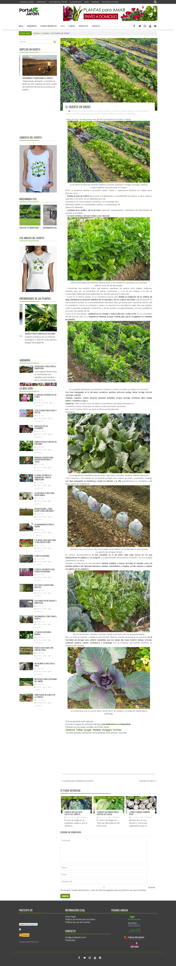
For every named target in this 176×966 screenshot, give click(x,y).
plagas (75, 798)
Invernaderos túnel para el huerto (45, 617)
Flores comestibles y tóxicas (58, 2)
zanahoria (131, 114)
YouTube (117, 730)
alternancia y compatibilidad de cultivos (120, 196)
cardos (123, 111)
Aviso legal (70, 916)
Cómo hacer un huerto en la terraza (44, 695)
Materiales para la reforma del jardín (45, 680)
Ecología (97, 798)
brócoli (107, 111)
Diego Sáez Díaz (42, 403)
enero (145, 111)
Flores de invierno (41, 555)
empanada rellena (136, 634)
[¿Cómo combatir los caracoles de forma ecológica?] (49, 314)
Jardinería (24, 360)
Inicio (21, 26)
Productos (83, 26)
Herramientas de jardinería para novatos (35, 227)
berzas (93, 111)
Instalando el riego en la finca (44, 664)
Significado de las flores (110, 2)
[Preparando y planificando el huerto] (24, 65)
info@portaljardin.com (75, 937)
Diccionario (95, 2)
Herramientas (41, 2)
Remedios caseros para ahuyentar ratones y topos (43, 459)
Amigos (86, 2)
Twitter (79, 730)
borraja (100, 111)
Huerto (63, 39)
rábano (112, 114)
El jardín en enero (147, 781)
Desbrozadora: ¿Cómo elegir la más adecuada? (44, 509)
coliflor (138, 111)
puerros (104, 114)
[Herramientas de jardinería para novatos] (37, 215)
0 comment (83, 817)
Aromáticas (130, 798)
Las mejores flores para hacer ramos (28, 367)
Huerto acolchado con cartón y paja (43, 648)
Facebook (70, 730)
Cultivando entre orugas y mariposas (45, 601)
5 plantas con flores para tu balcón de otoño (45, 541)
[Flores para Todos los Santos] (47, 369)
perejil (98, 114)
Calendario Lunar (75, 2)
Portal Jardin (41, 418)
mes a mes (70, 39)
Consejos (138, 798)
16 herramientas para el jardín (44, 525)
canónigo (116, 111)
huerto (68, 114)
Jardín (70, 798)
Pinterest (97, 730)
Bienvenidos (32, 26)
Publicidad (70, 940)
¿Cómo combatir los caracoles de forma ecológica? (47, 328)
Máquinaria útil (28, 199)
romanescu (121, 114)
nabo (92, 114)
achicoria (81, 111)
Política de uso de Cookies (77, 922)
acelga (74, 111)
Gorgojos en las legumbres (41, 427)
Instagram (107, 730)
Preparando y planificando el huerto (21, 78)
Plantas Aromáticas (48, 26)
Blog (63, 26)
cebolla (130, 111)
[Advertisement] (108, 754)
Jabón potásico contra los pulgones (45, 442)
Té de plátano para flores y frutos (45, 411)
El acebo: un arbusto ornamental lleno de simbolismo (42, 477)
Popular (81, 798)
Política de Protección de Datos (80, 919)
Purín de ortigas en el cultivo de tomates (73, 813)
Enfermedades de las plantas (35, 298)
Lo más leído (26, 388)
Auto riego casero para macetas (44, 586)
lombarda (85, 114)
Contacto (96, 26)
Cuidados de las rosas (27, 2)
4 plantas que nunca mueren (42, 633)
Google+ (88, 730)
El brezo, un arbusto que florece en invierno (44, 570)
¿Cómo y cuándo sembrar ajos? (139, 813)
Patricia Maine (41, 517)
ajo (87, 111)
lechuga (76, 114)
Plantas (72, 26)
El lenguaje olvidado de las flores (45, 395)
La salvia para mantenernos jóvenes (78, 781)
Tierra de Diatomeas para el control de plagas (108, 813)
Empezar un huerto (29, 49)
